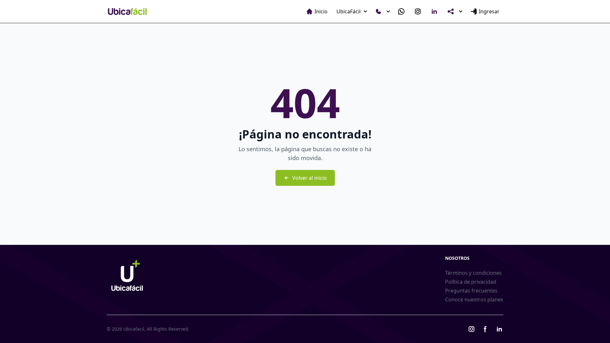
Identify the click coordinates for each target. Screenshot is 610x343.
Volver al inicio (309, 177)
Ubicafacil (133, 329)
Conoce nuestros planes (474, 299)
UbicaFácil (348, 11)
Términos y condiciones (473, 272)
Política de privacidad (470, 281)
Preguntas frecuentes (471, 290)
